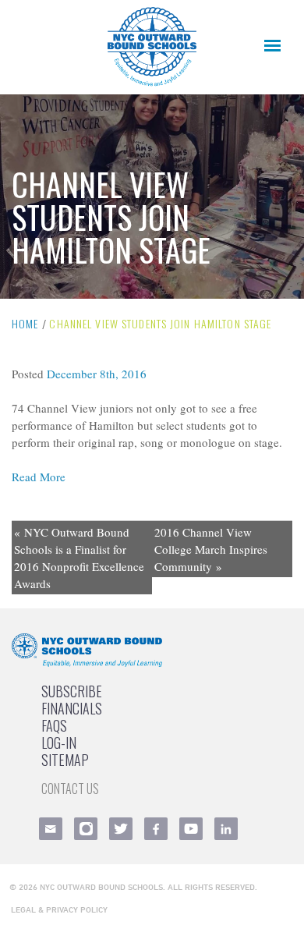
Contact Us (70, 788)
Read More (38, 476)
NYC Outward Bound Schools (101, 886)
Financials (71, 708)
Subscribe (71, 691)
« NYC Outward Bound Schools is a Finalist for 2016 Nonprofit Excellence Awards (79, 557)
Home (25, 323)
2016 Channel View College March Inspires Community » (210, 549)
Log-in (58, 742)
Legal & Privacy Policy (59, 909)
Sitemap (65, 760)
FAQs (54, 725)
